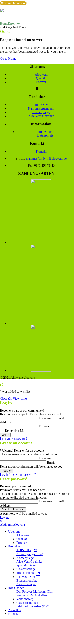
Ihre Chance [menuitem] (16, 588)
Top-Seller (41, 104)
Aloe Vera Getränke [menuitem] (29, 561)
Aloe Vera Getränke (41, 116)
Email (51, 462)
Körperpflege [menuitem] (25, 558)
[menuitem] (26, 550)
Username (45, 458)
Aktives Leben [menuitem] (26, 577)
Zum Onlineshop (15, 3)
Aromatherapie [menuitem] (26, 584)
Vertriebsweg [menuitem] (25, 599)
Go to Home (8, 58)
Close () (6, 398)
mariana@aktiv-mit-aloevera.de (46, 158)
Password (45, 426)
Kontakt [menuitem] (13, 614)
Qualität (41, 78)
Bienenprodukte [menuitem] (26, 580)
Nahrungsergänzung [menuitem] (29, 554)
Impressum (45, 131)
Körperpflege (41, 112)
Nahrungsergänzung (41, 108)
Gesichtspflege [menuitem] (26, 569)
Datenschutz (45, 135)
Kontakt (41, 151)
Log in (4, 474)
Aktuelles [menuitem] (14, 610)
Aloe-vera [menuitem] (22, 535)
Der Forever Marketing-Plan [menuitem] (34, 591)
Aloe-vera (41, 74)
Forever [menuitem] (21, 542)
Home (4, 23)
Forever (41, 82)
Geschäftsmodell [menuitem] (27, 602)
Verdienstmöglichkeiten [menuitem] (31, 595)
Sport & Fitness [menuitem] (26, 565)
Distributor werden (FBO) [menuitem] (33, 606)
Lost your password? (13, 438)
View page (20, 398)
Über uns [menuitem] (14, 531)
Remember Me (14, 430)
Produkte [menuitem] (14, 546)
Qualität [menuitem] (21, 539)
